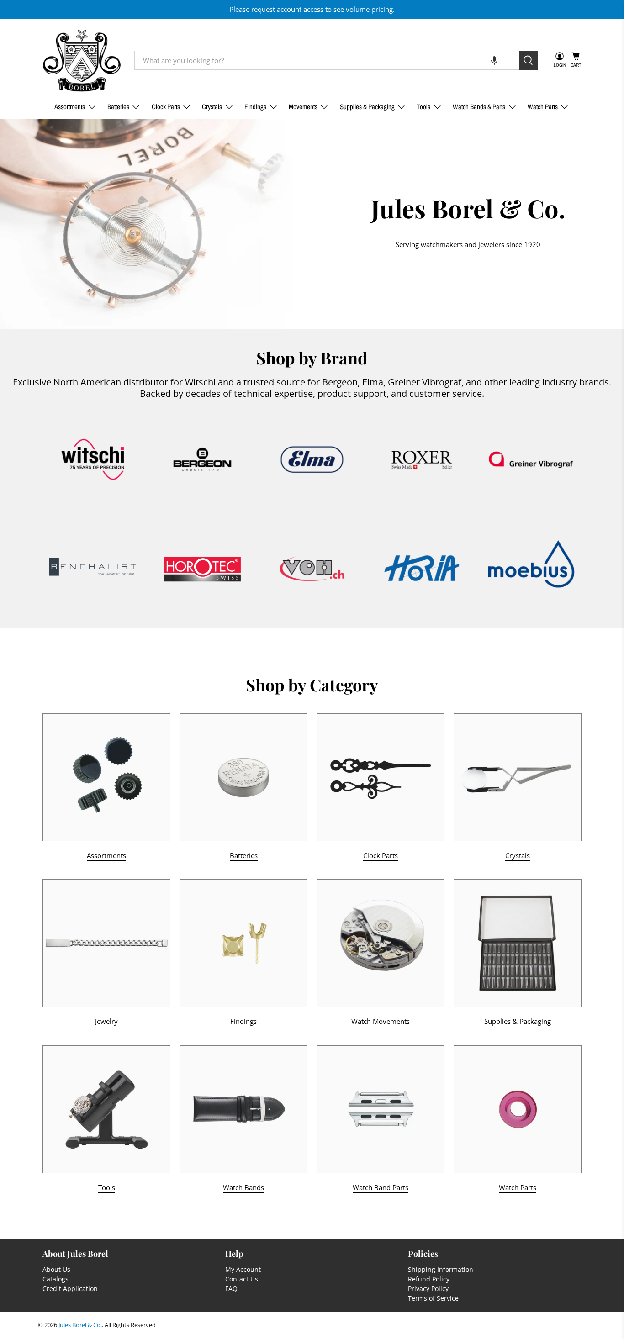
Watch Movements (380, 1021)
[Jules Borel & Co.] (82, 60)
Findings (255, 106)
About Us (56, 1269)
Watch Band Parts (380, 1187)
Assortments (69, 106)
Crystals (212, 106)
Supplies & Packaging (367, 106)
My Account (243, 1269)
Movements (303, 106)
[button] (494, 60)
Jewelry (106, 1021)
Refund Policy (428, 1279)
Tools (423, 106)
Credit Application (70, 1288)
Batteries (118, 106)
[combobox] (326, 60)
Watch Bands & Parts (479, 106)
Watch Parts (543, 106)
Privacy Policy (428, 1288)
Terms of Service (433, 1298)
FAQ (231, 1288)
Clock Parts (166, 106)
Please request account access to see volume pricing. (312, 9)
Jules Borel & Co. (80, 1325)
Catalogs (55, 1279)
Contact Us (241, 1279)
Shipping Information (440, 1269)
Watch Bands (243, 1187)
